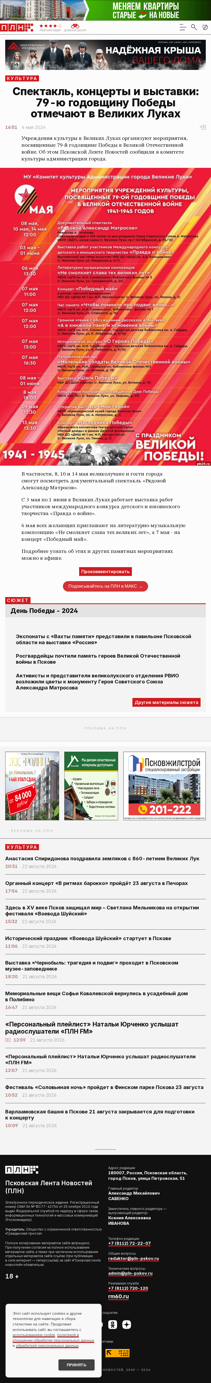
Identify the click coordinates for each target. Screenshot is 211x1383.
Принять (77, 1365)
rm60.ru (118, 1296)
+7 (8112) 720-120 (128, 1288)
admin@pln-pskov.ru (130, 1273)
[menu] (183, 27)
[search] (194, 27)
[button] (205, 27)
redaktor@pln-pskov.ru (133, 1258)
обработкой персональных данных (47, 1345)
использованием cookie (34, 1335)
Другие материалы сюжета (166, 702)
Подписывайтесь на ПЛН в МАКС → (105, 586)
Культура (22, 78)
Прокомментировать (105, 571)
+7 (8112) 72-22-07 (129, 1243)
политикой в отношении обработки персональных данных (53, 1337)
